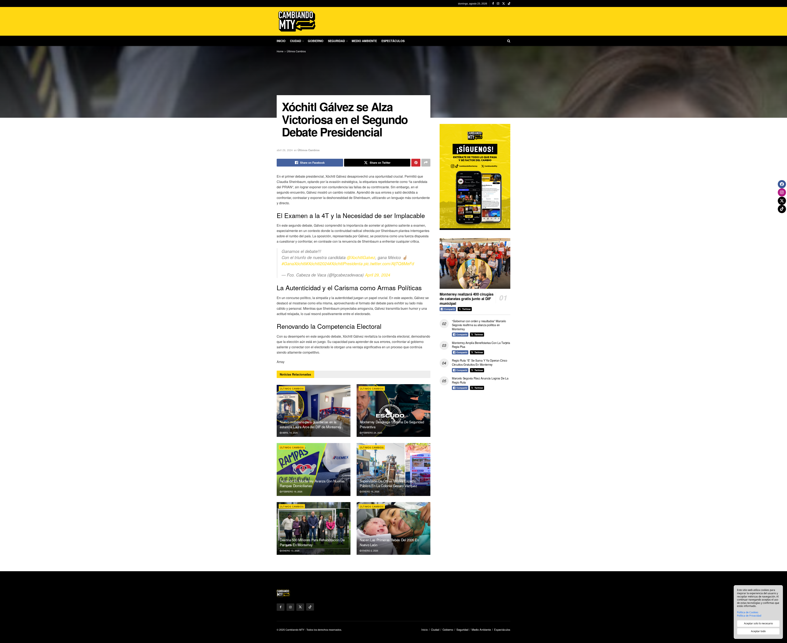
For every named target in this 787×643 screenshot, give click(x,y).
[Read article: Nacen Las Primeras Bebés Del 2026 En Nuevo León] (393, 528)
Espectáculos (393, 41)
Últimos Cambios (296, 51)
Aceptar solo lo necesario (758, 623)
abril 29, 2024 (285, 150)
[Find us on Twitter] (503, 3)
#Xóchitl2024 (317, 263)
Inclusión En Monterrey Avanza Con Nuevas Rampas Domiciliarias (312, 483)
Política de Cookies (747, 612)
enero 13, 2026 (290, 550)
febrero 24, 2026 (372, 432)
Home (280, 51)
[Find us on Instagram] (498, 3)
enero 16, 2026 (370, 491)
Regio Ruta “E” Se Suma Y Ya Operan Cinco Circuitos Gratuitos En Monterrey (479, 362)
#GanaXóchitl (294, 263)
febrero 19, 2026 (292, 491)
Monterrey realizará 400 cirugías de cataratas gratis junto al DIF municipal (466, 298)
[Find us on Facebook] (493, 3)
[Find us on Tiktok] (310, 607)
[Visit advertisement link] (475, 177)
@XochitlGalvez (361, 257)
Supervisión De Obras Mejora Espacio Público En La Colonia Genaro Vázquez (388, 483)
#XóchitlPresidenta (346, 263)
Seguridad (336, 41)
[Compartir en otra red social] (425, 163)
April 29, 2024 (377, 275)
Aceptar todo (758, 631)
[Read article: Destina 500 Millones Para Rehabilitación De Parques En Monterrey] (313, 528)
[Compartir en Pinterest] (415, 163)
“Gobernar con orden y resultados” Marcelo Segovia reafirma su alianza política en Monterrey (479, 325)
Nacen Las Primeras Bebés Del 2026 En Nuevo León (389, 542)
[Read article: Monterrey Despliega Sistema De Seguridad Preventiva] (393, 410)
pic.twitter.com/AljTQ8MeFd (389, 263)
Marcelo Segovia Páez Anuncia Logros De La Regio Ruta (480, 380)
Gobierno (315, 41)
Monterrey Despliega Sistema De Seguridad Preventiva (392, 424)
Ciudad (295, 41)
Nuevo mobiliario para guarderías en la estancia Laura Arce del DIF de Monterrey (310, 424)
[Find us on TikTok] (509, 3)
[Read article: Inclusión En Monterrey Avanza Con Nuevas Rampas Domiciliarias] (313, 469)
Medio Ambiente (364, 41)
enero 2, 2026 (370, 550)
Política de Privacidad (749, 615)
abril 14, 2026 (290, 432)
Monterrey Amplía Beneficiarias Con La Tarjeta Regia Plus (481, 345)
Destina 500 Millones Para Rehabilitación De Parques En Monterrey (312, 542)
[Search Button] (508, 41)
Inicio (281, 41)
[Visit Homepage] (297, 21)
